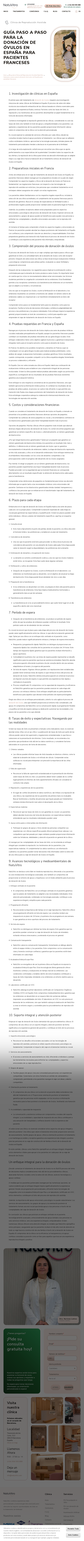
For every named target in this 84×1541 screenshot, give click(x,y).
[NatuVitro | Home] (9, 1494)
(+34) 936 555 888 (15, 1461)
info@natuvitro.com (14, 1475)
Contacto (66, 11)
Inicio (6, 11)
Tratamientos (19, 11)
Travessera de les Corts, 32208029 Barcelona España (34, 6)
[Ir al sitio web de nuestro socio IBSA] (21, 1524)
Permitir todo (73, 1529)
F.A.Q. (46, 11)
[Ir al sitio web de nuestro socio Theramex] (35, 1524)
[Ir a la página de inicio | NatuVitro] (11, 6)
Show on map (12, 1443)
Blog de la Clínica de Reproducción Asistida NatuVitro (26, 75)
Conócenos (34, 11)
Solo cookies (73, 1535)
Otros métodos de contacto (72, 7)
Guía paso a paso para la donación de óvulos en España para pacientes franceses (23, 78)
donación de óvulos (42, 100)
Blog (55, 11)
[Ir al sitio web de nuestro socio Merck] (9, 1524)
